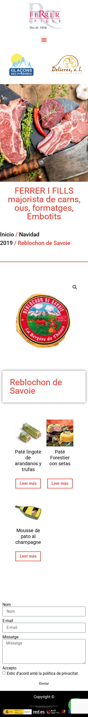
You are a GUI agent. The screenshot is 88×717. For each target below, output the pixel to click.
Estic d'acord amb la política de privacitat (42, 673)
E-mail (7, 621)
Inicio (7, 234)
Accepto (9, 668)
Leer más (28, 483)
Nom (6, 605)
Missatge (10, 637)
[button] (44, 40)
